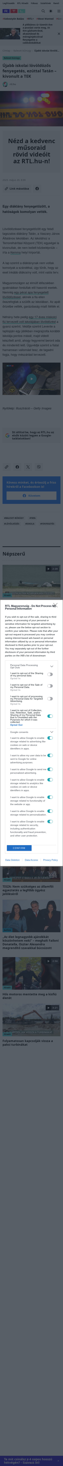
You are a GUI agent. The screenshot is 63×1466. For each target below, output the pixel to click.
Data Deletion (12, 860)
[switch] (50, 674)
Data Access (31, 860)
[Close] (56, 606)
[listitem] (31, 666)
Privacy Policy (50, 860)
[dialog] (31, 733)
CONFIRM (19, 848)
